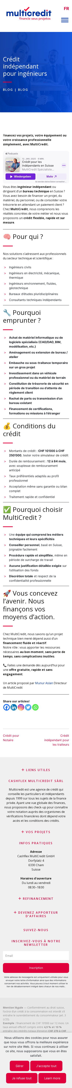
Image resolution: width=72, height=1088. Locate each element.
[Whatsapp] (35, 707)
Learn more (52, 1078)
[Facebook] (6, 707)
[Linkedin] (14, 707)
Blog (8, 90)
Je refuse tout (22, 1078)
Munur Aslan (44, 683)
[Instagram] (21, 707)
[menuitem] (66, 8)
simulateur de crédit (54, 455)
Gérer (19, 1066)
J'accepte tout (46, 1066)
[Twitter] (28, 707)
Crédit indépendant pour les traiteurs (56, 740)
